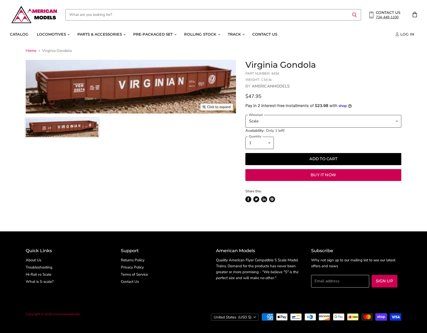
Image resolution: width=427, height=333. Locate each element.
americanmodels (271, 86)
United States (233, 317)
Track (235, 34)
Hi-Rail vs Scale (38, 274)
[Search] (354, 15)
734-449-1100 (387, 17)
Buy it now (323, 175)
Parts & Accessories (100, 34)
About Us (33, 260)
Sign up (384, 281)
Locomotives (52, 34)
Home (31, 50)
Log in (406, 34)
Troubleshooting (39, 267)
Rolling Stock (200, 34)
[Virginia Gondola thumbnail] (62, 127)
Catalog (19, 34)
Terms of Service (134, 274)
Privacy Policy (132, 267)
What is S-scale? (40, 281)
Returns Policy (133, 260)
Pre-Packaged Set (153, 34)
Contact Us (264, 34)
